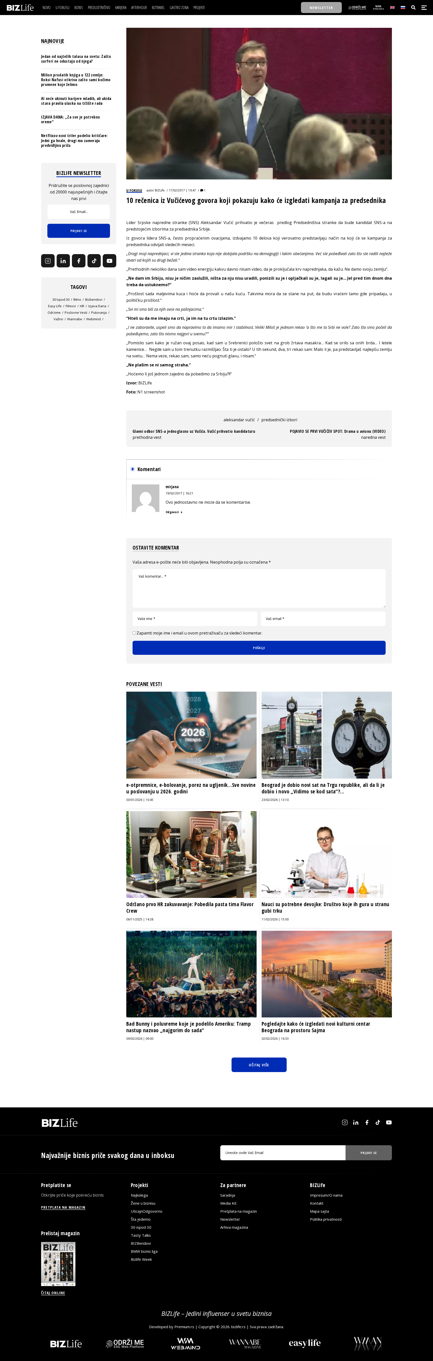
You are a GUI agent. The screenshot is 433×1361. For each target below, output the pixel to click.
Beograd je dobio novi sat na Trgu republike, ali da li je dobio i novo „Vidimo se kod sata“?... (323, 788)
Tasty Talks (141, 1235)
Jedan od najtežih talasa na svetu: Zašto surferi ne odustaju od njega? (76, 59)
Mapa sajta (319, 1211)
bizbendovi (93, 299)
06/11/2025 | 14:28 (139, 919)
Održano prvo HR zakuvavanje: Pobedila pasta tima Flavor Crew (190, 907)
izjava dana (97, 306)
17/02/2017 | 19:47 (182, 190)
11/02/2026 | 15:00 (275, 919)
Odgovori (172, 512)
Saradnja (227, 1195)
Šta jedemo (141, 1219)
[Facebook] (78, 261)
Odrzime (54, 312)
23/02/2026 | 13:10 (275, 800)
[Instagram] (48, 261)
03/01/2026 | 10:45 (139, 800)
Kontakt (316, 1203)
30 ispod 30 (60, 299)
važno (58, 319)
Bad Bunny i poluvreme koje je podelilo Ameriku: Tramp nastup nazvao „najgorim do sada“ (188, 1027)
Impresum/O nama (326, 1195)
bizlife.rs (238, 1326)
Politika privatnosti (326, 1219)
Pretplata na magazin (238, 1211)
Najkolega (139, 1195)
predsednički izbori (279, 420)
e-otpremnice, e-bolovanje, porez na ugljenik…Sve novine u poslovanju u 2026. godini (191, 788)
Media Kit (228, 1203)
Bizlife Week (141, 1259)
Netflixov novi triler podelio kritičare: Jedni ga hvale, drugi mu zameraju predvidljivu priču (74, 140)
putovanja (99, 312)
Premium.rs (184, 1326)
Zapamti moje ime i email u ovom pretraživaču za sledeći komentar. (199, 633)
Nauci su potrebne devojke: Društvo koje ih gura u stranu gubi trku (325, 907)
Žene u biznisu (143, 1203)
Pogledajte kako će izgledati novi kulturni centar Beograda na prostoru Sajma (316, 1027)
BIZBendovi (141, 1243)
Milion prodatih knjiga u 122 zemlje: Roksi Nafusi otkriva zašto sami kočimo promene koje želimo (76, 79)
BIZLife (160, 190)
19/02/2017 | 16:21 (179, 493)
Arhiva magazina (234, 1227)
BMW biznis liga (144, 1251)
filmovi (71, 306)
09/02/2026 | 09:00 (139, 1038)
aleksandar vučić (239, 420)
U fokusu (134, 190)
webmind (93, 319)
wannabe (74, 319)
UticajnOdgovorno (146, 1211)
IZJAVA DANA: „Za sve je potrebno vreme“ (70, 119)
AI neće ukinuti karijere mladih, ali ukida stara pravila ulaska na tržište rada (76, 101)
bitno (77, 299)
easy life (55, 306)
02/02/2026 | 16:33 (275, 1038)
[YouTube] (109, 261)
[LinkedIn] (63, 261)
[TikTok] (94, 261)
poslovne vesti (76, 312)
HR (82, 306)
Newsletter (230, 1219)
